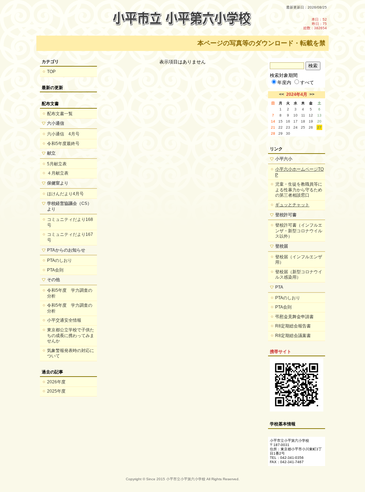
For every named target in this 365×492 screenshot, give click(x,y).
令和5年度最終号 (63, 143)
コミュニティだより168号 (70, 222)
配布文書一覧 (60, 113)
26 (311, 127)
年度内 (284, 82)
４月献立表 (57, 173)
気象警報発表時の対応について (70, 353)
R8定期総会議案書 (293, 335)
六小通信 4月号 (63, 133)
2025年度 (56, 391)
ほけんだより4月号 (65, 193)
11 (303, 115)
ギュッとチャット (292, 204)
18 (303, 121)
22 (280, 127)
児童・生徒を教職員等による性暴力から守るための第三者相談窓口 (298, 190)
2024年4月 (296, 94)
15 (280, 121)
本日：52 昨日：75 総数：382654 (315, 23)
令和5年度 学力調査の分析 (69, 293)
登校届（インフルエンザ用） (298, 259)
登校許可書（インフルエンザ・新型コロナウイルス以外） (298, 231)
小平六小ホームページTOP (299, 172)
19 (311, 121)
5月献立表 (57, 163)
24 (295, 127)
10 (295, 115)
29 (280, 133)
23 (288, 127)
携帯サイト (280, 351)
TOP (51, 71)
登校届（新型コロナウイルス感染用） (298, 274)
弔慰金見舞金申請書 (294, 316)
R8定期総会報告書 (293, 325)
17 (295, 121)
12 (311, 115)
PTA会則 (55, 270)
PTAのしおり (59, 260)
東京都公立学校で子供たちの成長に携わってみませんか (70, 335)
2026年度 (56, 381)
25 (303, 127)
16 (288, 121)
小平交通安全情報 (64, 320)
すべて (307, 82)
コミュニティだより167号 (70, 237)
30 (288, 133)
